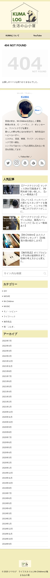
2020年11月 (7, 417)
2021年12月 (7, 361)
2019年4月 (7, 508)
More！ (38, 110)
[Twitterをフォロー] (8, 163)
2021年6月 (7, 381)
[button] (44, 273)
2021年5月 (7, 386)
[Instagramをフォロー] (16, 163)
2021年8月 (7, 371)
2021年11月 (7, 366)
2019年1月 (7, 524)
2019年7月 (7, 493)
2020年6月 (7, 442)
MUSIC (7, 306)
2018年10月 (7, 539)
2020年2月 (7, 462)
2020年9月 (7, 427)
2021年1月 (7, 407)
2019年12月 (7, 473)
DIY (5, 291)
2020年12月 (7, 412)
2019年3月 (7, 513)
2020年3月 (7, 457)
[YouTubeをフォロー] (25, 163)
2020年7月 (7, 437)
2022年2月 (7, 356)
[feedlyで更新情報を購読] (33, 163)
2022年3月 (7, 351)
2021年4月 (7, 391)
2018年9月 (7, 544)
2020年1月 (7, 468)
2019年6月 (7, 498)
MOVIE (7, 296)
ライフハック (9, 316)
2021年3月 (7, 396)
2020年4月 (7, 452)
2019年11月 (7, 478)
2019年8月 (7, 488)
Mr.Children (9, 301)
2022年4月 (7, 346)
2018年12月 (7, 529)
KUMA (25, 96)
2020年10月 (7, 422)
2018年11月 (7, 534)
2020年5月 (7, 447)
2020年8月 (7, 432)
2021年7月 (7, 376)
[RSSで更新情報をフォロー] (42, 163)
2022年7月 (7, 341)
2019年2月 (7, 518)
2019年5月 (7, 503)
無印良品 (8, 322)
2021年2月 (7, 402)
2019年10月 (7, 483)
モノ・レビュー (10, 311)
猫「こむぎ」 (9, 327)
